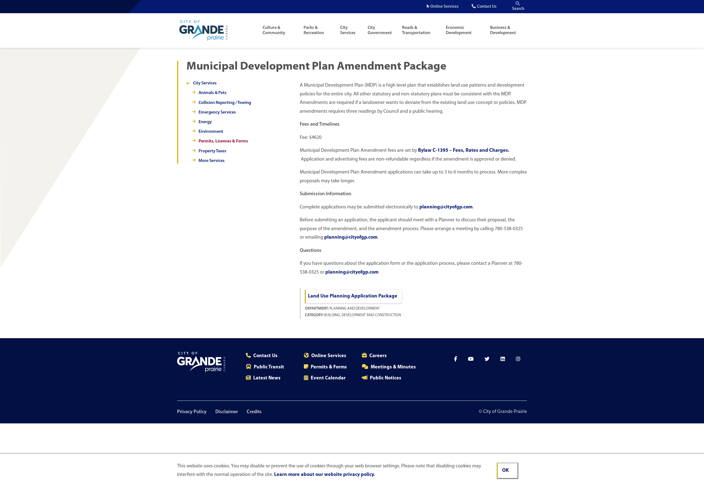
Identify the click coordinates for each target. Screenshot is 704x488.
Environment (211, 131)
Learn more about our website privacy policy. (324, 474)
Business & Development (503, 30)
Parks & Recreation (314, 30)
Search (518, 9)
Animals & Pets (213, 93)
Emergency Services (217, 112)
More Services (212, 161)
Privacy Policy (192, 412)
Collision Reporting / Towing (225, 103)
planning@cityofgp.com (445, 207)
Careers (378, 356)
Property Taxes (212, 151)
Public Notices (385, 378)
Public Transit (269, 367)
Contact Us (486, 7)
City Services (348, 30)
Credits (254, 412)
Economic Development (459, 30)
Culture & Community (274, 30)
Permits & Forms (329, 367)
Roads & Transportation (416, 30)
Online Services (444, 7)
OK (505, 470)
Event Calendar (328, 378)
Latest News (266, 378)
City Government (380, 30)
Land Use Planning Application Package (352, 296)
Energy (205, 122)
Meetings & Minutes (393, 367)
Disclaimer (226, 412)
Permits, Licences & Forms (223, 141)
